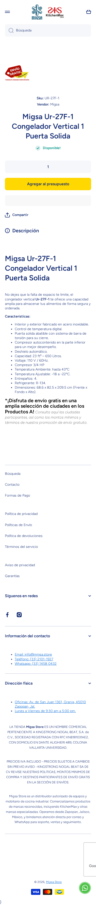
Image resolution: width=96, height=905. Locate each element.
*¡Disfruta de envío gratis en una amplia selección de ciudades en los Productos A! (44, 406)
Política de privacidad (21, 514)
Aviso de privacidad (20, 565)
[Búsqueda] (9, 30)
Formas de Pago (17, 495)
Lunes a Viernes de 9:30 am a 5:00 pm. (45, 711)
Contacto (12, 484)
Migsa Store (54, 882)
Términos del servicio (21, 547)
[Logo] (48, 12)
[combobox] (48, 30)
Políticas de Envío (18, 525)
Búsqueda (12, 474)
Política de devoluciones (24, 536)
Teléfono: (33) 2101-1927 (34, 659)
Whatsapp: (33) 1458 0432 (36, 664)
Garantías (12, 576)
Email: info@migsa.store (33, 654)
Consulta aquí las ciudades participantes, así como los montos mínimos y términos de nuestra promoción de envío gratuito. (46, 417)
